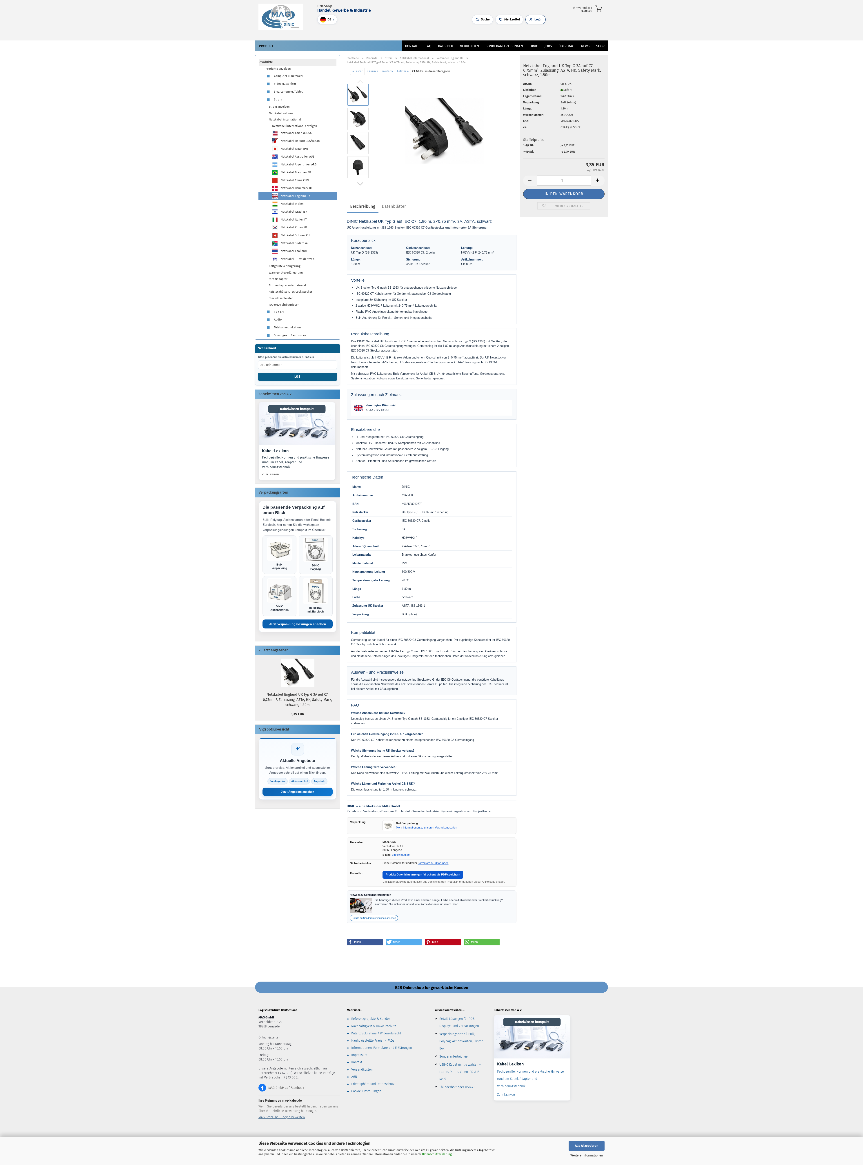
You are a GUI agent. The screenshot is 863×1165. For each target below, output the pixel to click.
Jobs (548, 46)
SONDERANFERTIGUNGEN (504, 46)
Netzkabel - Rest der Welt (297, 259)
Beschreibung (362, 206)
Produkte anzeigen (278, 68)
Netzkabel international (285, 119)
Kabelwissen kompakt (297, 409)
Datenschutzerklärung (437, 1154)
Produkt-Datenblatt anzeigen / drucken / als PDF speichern (423, 874)
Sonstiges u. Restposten (289, 335)
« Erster (357, 71)
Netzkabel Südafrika (294, 243)
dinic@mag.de (401, 854)
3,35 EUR (297, 714)
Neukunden (469, 46)
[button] (416, 32)
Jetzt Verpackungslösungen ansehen (297, 624)
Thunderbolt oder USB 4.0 (457, 1087)
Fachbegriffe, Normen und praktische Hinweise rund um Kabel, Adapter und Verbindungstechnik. (295, 462)
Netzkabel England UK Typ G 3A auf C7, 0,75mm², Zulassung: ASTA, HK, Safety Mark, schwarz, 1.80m (297, 699)
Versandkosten (362, 1069)
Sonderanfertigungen (454, 1056)
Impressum (359, 1055)
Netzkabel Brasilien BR (295, 172)
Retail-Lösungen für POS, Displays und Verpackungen (459, 1022)
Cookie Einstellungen (366, 1091)
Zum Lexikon (270, 474)
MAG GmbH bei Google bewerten (281, 1117)
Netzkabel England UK (295, 196)
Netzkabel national (281, 113)
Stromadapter (278, 279)
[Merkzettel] (425, 32)
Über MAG (566, 46)
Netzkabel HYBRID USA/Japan (300, 141)
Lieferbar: (529, 89)
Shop (600, 46)
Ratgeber (445, 46)
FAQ (428, 46)
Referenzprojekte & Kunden (371, 1019)
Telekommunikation (287, 327)
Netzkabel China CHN (294, 180)
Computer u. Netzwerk (288, 76)
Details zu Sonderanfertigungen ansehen (374, 918)
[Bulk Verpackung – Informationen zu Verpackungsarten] (388, 825)
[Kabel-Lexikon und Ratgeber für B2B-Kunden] (297, 423)
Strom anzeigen (279, 106)
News (585, 46)
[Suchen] (411, 32)
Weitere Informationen (586, 1155)
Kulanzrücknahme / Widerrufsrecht (376, 1033)
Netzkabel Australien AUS (297, 156)
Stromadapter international (287, 285)
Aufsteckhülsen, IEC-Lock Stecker (290, 291)
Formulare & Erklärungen (433, 863)
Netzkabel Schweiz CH (295, 235)
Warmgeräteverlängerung (286, 272)
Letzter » (403, 71)
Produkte (267, 46)
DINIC (534, 46)
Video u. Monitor (284, 83)
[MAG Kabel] (282, 17)
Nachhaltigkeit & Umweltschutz (373, 1026)
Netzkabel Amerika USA (295, 133)
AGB (354, 1077)
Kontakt (412, 46)
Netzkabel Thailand (293, 251)
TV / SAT (279, 311)
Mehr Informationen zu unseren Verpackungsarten (426, 827)
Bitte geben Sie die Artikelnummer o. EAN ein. (286, 357)
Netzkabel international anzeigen (294, 126)
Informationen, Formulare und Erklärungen (381, 1048)
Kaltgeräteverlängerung (284, 266)
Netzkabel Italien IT (293, 219)
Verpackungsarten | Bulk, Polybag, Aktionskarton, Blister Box (461, 1041)
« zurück (372, 71)
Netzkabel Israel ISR (293, 211)
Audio (277, 319)
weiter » (387, 71)
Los (297, 377)
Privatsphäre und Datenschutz (372, 1084)
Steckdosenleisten (281, 298)
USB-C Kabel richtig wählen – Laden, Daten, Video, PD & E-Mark (460, 1072)
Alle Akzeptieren (586, 1146)
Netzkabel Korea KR (293, 227)
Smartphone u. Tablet (288, 91)
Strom (277, 99)
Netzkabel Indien (292, 203)
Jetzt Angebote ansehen (297, 791)
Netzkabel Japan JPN (294, 148)
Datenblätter (394, 206)
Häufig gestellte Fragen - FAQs (372, 1040)
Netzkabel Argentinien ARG (298, 164)
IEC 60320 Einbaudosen (284, 304)
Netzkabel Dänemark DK (296, 188)
